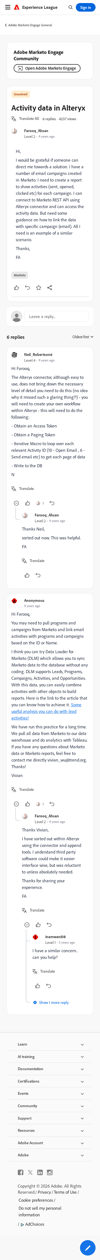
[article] (50, 429)
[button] (29, 119)
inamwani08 (55, 936)
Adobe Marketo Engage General (30, 25)
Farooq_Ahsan (36, 130)
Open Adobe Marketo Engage (50, 68)
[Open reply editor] (50, 316)
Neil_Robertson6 (38, 354)
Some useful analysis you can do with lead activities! (46, 711)
